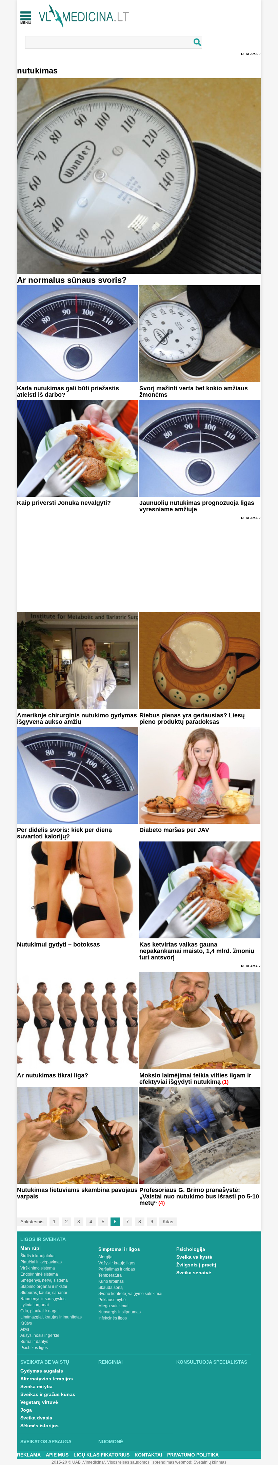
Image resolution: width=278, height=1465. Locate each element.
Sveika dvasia (36, 1417)
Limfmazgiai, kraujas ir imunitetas (51, 1317)
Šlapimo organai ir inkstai (43, 1286)
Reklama (249, 54)
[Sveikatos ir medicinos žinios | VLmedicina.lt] (84, 16)
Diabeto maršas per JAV (174, 830)
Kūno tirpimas (111, 1281)
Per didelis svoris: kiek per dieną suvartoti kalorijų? (64, 833)
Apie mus (57, 1455)
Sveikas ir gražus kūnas (47, 1394)
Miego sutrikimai (113, 1306)
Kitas (168, 1221)
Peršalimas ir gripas (116, 1269)
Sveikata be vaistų (44, 1362)
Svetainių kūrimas (210, 1462)
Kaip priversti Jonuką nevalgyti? (64, 502)
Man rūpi (30, 1248)
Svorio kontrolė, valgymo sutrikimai (130, 1293)
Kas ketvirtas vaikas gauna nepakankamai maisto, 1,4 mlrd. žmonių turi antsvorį (196, 951)
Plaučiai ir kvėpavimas (41, 1262)
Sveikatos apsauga (46, 1441)
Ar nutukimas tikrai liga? (52, 1075)
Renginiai (110, 1362)
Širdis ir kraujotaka (37, 1256)
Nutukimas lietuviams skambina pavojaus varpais (77, 1193)
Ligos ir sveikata (43, 1239)
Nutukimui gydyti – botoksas (58, 944)
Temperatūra (110, 1275)
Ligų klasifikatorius (102, 1455)
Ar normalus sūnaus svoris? (72, 280)
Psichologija (190, 1249)
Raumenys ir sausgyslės (42, 1298)
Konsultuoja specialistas (211, 1362)
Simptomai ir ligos (119, 1249)
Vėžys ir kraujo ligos (116, 1263)
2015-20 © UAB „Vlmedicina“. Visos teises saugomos (101, 1462)
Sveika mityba (36, 1386)
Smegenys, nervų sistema (44, 1280)
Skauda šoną (110, 1287)
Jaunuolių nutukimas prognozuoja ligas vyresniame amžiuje (196, 506)
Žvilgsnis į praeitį (196, 1264)
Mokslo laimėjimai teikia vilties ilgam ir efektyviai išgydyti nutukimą (195, 1078)
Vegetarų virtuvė (39, 1402)
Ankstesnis (31, 1221)
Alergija (105, 1257)
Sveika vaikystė (194, 1257)
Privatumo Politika (193, 1455)
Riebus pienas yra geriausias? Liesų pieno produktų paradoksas (192, 718)
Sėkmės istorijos (39, 1425)
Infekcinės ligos (112, 1318)
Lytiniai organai (34, 1304)
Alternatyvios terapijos (46, 1378)
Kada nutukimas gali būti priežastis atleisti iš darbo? (68, 391)
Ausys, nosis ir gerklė (39, 1335)
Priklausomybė (112, 1299)
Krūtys (26, 1323)
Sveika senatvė (193, 1272)
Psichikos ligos (34, 1347)
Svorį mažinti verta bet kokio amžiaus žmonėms (193, 391)
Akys (24, 1329)
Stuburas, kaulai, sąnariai (43, 1292)
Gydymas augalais (41, 1371)
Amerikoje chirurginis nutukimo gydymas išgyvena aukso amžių (77, 718)
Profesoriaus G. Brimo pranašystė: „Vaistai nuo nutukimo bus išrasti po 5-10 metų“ (199, 1196)
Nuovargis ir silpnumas (119, 1312)
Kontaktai (148, 1455)
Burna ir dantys (34, 1341)
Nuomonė (110, 1441)
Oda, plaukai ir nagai (39, 1311)
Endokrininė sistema (39, 1274)
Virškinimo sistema (37, 1268)
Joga (26, 1410)
